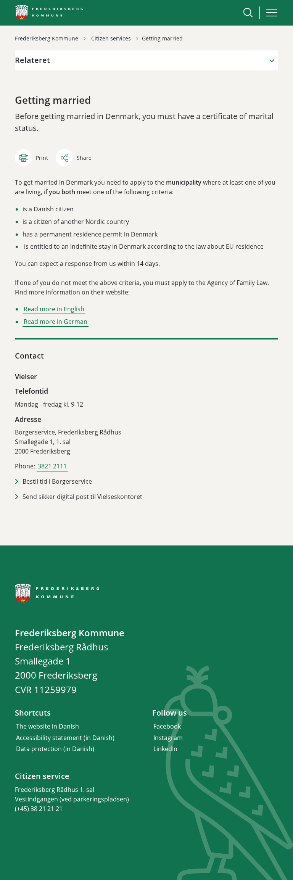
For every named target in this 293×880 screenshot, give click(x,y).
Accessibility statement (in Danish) (65, 738)
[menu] (272, 12)
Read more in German (55, 321)
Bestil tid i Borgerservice (57, 481)
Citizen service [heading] (42, 776)
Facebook (167, 726)
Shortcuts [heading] (33, 713)
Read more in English (54, 309)
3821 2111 (52, 466)
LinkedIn (165, 749)
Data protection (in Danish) (55, 749)
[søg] (248, 12)
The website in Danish (47, 726)
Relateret (32, 60)
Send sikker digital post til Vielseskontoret (82, 496)
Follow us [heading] (169, 713)
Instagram (168, 738)
